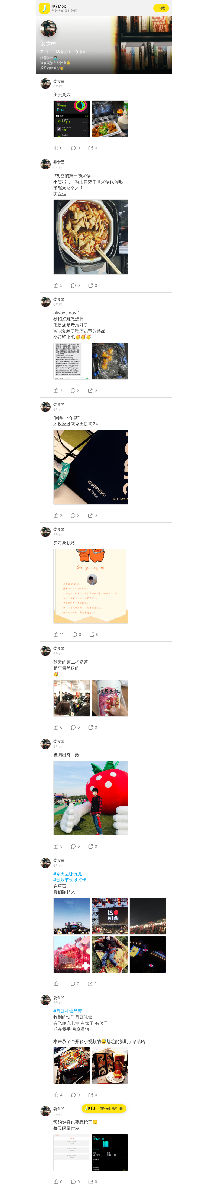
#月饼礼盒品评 (67, 1011)
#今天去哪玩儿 (67, 873)
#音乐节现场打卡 (69, 879)
